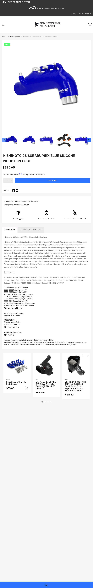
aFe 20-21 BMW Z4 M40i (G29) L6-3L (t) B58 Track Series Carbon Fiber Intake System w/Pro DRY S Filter (75, 386)
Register (88, 13)
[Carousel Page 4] (51, 402)
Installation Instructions (13, 332)
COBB (8, 379)
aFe (37, 379)
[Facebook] (13, 190)
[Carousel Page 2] (45, 402)
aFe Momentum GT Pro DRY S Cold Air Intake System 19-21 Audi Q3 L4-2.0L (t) (46, 385)
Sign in (80, 13)
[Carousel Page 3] (48, 402)
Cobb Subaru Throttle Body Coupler (16, 383)
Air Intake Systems (21, 205)
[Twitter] (17, 190)
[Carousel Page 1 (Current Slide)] (42, 402)
